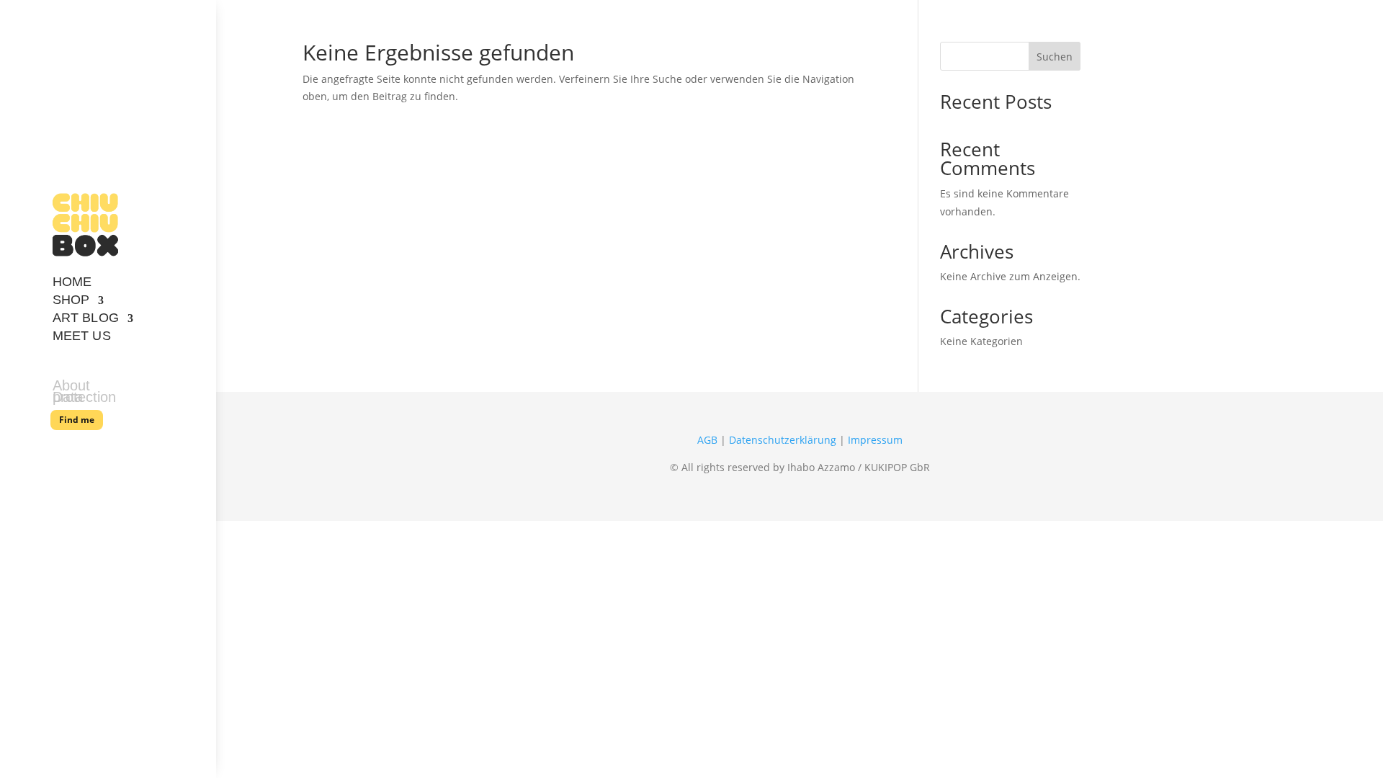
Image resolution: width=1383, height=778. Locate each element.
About (71, 388)
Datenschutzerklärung (782, 440)
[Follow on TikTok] (129, 447)
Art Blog (86, 320)
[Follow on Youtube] (59, 447)
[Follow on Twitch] (152, 447)
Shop (71, 302)
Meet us (82, 338)
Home (72, 284)
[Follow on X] (82, 447)
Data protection (84, 400)
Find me (76, 419)
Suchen (1055, 56)
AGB (707, 440)
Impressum (875, 440)
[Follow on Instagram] (106, 447)
